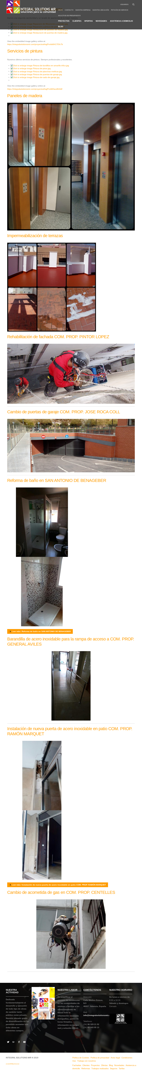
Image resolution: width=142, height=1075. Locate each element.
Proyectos (63, 21)
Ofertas (88, 21)
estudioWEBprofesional (12, 1064)
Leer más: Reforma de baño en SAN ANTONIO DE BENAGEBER (41, 631)
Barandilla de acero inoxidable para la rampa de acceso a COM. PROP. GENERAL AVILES (70, 642)
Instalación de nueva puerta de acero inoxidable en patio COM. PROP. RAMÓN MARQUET (69, 731)
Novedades (101, 21)
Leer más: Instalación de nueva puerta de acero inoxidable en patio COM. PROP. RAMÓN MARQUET (58, 885)
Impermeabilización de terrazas (35, 235)
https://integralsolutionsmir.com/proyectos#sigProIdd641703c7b (35, 44)
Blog (60, 27)
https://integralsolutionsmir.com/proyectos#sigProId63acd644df (34, 89)
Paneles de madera (24, 95)
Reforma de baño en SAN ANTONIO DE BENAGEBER (56, 480)
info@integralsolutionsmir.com (98, 1015)
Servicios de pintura (24, 51)
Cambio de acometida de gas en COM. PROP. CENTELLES (61, 892)
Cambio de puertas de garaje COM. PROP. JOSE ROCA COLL (63, 411)
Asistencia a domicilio (121, 21)
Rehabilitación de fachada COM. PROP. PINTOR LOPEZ (58, 336)
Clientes (76, 21)
